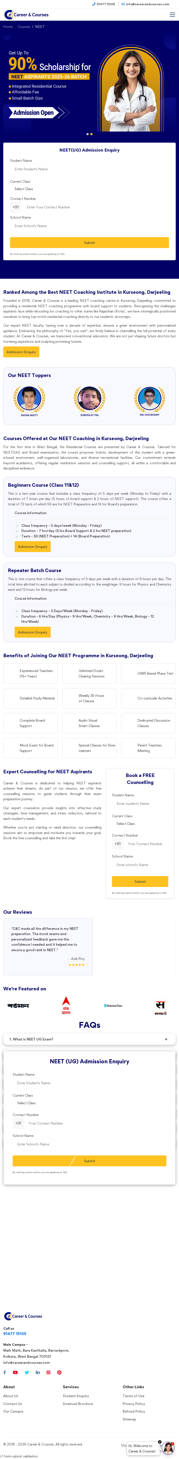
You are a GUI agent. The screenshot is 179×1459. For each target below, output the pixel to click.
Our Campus (13, 1411)
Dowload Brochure (78, 1404)
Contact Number (23, 199)
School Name (20, 217)
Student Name (21, 161)
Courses (24, 27)
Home (8, 27)
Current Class (20, 181)
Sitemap (129, 1419)
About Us (10, 1396)
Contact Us (12, 1404)
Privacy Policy (134, 1404)
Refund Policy (134, 1411)
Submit (89, 242)
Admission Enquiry (21, 352)
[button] (87, 134)
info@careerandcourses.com (26, 1363)
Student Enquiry (76, 1396)
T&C (62, 254)
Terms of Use (133, 1396)
